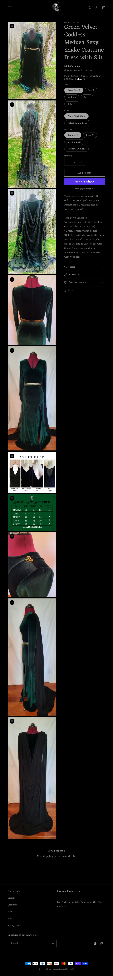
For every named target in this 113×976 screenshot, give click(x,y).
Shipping (68, 70)
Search (11, 898)
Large (87, 97)
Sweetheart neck (76, 149)
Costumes (12, 905)
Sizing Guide (14, 925)
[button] (9, 7)
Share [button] (71, 290)
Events (11, 912)
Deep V (90, 135)
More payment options (84, 189)
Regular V (73, 135)
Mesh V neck (74, 142)
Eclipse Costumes (52, 969)
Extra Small (74, 90)
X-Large (72, 104)
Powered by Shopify (66, 969)
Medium (72, 97)
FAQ (10, 919)
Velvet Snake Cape (77, 123)
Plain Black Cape (76, 116)
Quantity (68, 155)
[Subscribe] (53, 943)
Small (91, 90)
